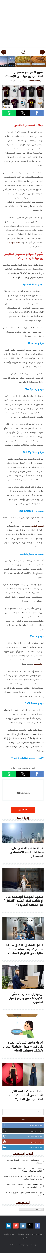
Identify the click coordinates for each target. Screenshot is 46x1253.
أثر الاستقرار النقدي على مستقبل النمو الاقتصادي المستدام (24, 1161)
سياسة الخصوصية (38, 1234)
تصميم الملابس (37, 526)
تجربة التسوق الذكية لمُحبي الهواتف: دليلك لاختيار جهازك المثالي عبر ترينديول (24, 1186)
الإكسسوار (38, 664)
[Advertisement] (23, 24)
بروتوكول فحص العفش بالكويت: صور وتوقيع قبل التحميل (24, 1194)
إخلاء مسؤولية (9, 1234)
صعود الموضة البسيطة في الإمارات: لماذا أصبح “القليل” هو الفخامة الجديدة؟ (25, 1169)
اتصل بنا (24, 1238)
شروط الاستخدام (23, 1234)
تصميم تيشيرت (13, 242)
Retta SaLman (34, 81)
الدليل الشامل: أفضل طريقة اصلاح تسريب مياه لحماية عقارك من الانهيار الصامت (23, 1177)
